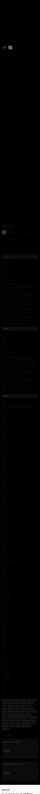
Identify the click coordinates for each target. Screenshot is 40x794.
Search (4, 252)
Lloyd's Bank (6, 530)
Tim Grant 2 (6, 661)
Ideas (4, 503)
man (28, 711)
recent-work (23, 717)
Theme (17, 723)
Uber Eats (5, 670)
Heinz (4, 268)
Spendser (5, 623)
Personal (5, 574)
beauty (4, 423)
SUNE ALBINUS (7, 639)
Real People (12, 717)
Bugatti (4, 443)
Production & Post (8, 588)
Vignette (5, 726)
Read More (8, 755)
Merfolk (7, 745)
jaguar (32, 709)
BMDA (4, 434)
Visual (4, 691)
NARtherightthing (8, 560)
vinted (4, 686)
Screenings (6, 615)
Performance (20, 714)
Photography (6, 577)
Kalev (4, 514)
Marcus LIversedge (8, 536)
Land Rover (6, 519)
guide (4, 709)
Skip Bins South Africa (9, 301)
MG (3, 546)
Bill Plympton (6, 429)
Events (4, 481)
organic (10, 714)
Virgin (4, 689)
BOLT (3, 437)
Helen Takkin (6, 497)
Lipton (4, 527)
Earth (4, 706)
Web (12, 726)
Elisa (3, 475)
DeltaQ (4, 462)
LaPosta (5, 522)
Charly (4, 220)
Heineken (5, 495)
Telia (3, 645)
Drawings (5, 473)
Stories (4, 637)
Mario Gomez (6, 538)
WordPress (26, 726)
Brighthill (5, 440)
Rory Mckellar (7, 604)
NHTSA (4, 571)
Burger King (6, 273)
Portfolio (29, 714)
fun (29, 706)
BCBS (6, 767)
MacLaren (5, 533)
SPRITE (4, 628)
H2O (10, 709)
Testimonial (6, 656)
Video (4, 683)
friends (23, 706)
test (3, 653)
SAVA (4, 612)
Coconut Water (7, 265)
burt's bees (6, 703)
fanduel (4, 486)
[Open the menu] (4, 47)
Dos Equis (5, 470)
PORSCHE (5, 585)
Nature (4, 566)
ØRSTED (5, 729)
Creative (15, 703)
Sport (4, 626)
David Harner (6, 456)
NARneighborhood (8, 552)
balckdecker (6, 421)
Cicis (3, 451)
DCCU (4, 459)
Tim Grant (5, 659)
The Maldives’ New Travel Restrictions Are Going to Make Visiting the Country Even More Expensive (20, 287)
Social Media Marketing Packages (14, 284)
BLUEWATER (6, 432)
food (3, 489)
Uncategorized (7, 672)
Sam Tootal (6, 607)
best (29, 700)
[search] (36, 329)
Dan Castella (6, 453)
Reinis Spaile (6, 598)
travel (33, 723)
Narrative (5, 555)
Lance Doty (6, 516)
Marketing (5, 541)
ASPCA (4, 418)
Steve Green (6, 634)
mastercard (6, 544)
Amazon (5, 415)
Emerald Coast (12, 220)
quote (5, 717)
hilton (4, 500)
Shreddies (5, 276)
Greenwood (6, 492)
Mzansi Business (7, 310)
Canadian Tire (7, 445)
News (4, 568)
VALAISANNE (6, 675)
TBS (3, 271)
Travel (4, 667)
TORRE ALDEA (7, 664)
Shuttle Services (7, 318)
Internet (4, 505)
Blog (34, 700)
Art (18, 700)
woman (18, 726)
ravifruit (4, 590)
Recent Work (6, 596)
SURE (4, 642)
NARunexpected (7, 563)
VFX (3, 680)
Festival (11, 706)
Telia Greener (6, 648)
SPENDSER (25, 720)
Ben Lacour (6, 426)
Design (4, 464)
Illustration (23, 709)
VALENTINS (6, 678)
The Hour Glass (8, 723)
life (3, 525)
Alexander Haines (8, 700)
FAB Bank (5, 484)
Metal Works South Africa (11, 293)
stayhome (5, 631)
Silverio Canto (7, 618)
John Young (6, 508)
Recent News (6, 593)
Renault (4, 601)
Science (5, 720)
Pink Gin (5, 579)
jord (3, 511)
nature (34, 711)
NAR (3, 549)
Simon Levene (7, 620)
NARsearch (6, 557)
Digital (4, 467)
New (4, 714)
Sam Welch (6, 609)
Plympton (5, 582)
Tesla (3, 650)
